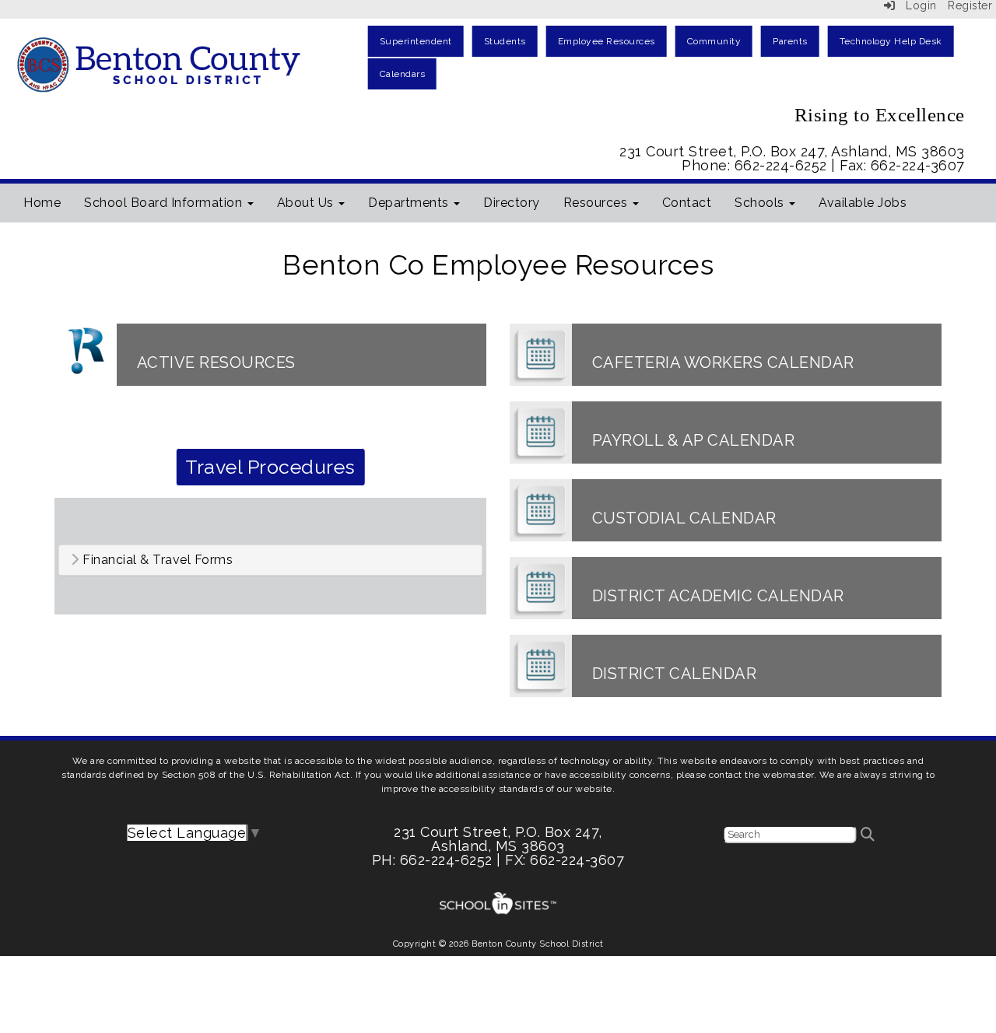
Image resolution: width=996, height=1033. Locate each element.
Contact (687, 202)
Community (714, 41)
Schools (761, 202)
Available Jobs (863, 202)
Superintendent (416, 41)
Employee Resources (606, 41)
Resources (597, 202)
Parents (790, 41)
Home (42, 202)
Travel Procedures (270, 466)
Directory (511, 202)
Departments (410, 202)
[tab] (270, 560)
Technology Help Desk (891, 41)
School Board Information (165, 202)
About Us (307, 202)
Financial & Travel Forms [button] (156, 560)
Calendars (403, 73)
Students (505, 41)
